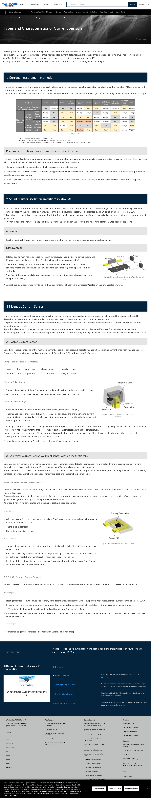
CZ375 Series (10, 744)
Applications (68, 12)
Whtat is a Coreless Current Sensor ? (133, 750)
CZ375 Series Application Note (93, 750)
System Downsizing (62, 675)
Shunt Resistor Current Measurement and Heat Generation (133, 759)
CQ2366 (8, 764)
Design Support (82, 12)
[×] (147, 788)
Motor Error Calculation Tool (92, 735)
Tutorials (103, 12)
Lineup (58, 12)
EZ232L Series (10, 768)
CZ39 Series (9, 736)
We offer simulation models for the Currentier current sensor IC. (94, 724)
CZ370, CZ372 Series (12, 748)
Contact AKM (121, 12)
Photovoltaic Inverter (51, 729)
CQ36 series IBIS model (91, 771)
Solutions (93, 12)
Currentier (126, 754)
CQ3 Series (9, 756)
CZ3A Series (9, 752)
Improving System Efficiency (65, 703)
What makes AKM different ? (42, 12)
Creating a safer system (130, 731)
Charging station (50, 739)
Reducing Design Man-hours (65, 685)
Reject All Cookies (115, 788)
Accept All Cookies (131, 788)
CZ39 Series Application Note (92, 759)
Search (132, 4)
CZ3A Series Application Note (92, 763)
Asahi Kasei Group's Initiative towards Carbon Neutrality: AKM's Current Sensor (17, 725)
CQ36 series (10, 740)
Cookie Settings (99, 788)
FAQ (111, 12)
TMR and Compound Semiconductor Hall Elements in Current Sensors (133, 764)
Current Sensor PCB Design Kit (93, 775)
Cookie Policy (12, 796)
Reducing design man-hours (131, 727)
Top (27, 12)
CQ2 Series (9, 760)
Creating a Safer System (64, 694)
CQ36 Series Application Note (92, 767)
